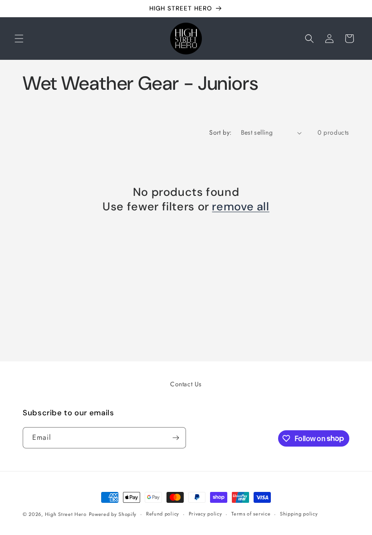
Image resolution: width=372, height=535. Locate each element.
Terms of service (250, 513)
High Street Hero (66, 514)
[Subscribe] (176, 437)
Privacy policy (205, 513)
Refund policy (162, 513)
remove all (240, 206)
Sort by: (220, 132)
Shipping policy (299, 513)
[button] (19, 39)
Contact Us (186, 384)
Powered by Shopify (113, 514)
